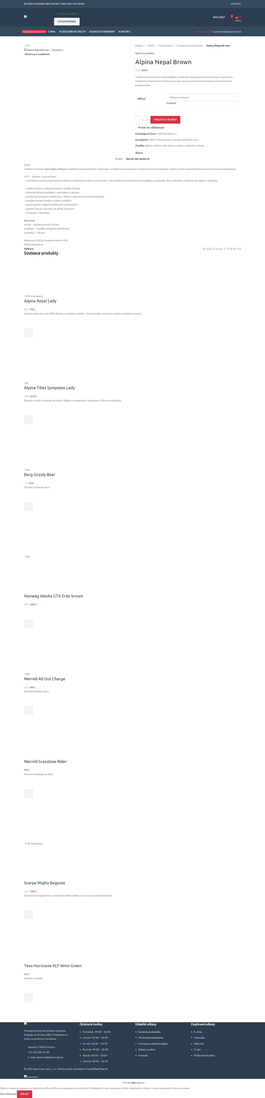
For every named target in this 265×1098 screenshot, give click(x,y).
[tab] (119, 159)
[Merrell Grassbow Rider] (41, 741)
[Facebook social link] (220, 4)
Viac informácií (8, 1093)
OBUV (151, 45)
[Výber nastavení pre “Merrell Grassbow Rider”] (28, 793)
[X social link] (149, 152)
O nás (197, 1049)
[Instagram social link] (225, 4)
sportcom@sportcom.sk (227, 31)
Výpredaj (199, 1037)
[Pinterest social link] (154, 152)
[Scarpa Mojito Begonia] (47, 824)
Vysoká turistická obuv (190, 45)
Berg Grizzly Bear (39, 474)
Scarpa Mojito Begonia (44, 883)
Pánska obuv (165, 45)
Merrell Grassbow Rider (45, 761)
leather (157, 145)
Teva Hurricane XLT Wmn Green (53, 965)
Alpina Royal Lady (40, 301)
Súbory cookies (147, 1049)
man (164, 145)
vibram (200, 145)
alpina (148, 145)
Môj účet (199, 1043)
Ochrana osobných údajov (153, 1043)
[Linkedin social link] (158, 152)
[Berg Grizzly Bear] (47, 450)
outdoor (179, 145)
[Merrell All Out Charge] (41, 654)
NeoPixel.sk (101, 1068)
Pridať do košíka (165, 119)
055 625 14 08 (203, 31)
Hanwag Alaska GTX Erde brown (53, 596)
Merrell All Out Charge (44, 678)
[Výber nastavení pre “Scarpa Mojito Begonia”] (28, 914)
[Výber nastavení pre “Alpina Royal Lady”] (28, 332)
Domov (139, 45)
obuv (170, 145)
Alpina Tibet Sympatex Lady (49, 387)
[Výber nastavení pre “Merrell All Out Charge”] (28, 710)
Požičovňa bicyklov (204, 1055)
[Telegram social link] (162, 152)
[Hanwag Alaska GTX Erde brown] (41, 537)
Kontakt (143, 1055)
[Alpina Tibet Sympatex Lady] (47, 363)
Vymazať (171, 102)
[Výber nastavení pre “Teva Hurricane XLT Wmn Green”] (28, 997)
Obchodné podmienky (151, 1037)
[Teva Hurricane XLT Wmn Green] (132, 945)
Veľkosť (141, 98)
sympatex (190, 145)
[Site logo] (38, 17)
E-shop (198, 1031)
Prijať (25, 1094)
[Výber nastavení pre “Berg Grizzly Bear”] (28, 506)
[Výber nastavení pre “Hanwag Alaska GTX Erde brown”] (28, 623)
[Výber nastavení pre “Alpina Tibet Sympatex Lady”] (28, 419)
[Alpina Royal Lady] (41, 276)
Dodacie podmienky (149, 1031)
